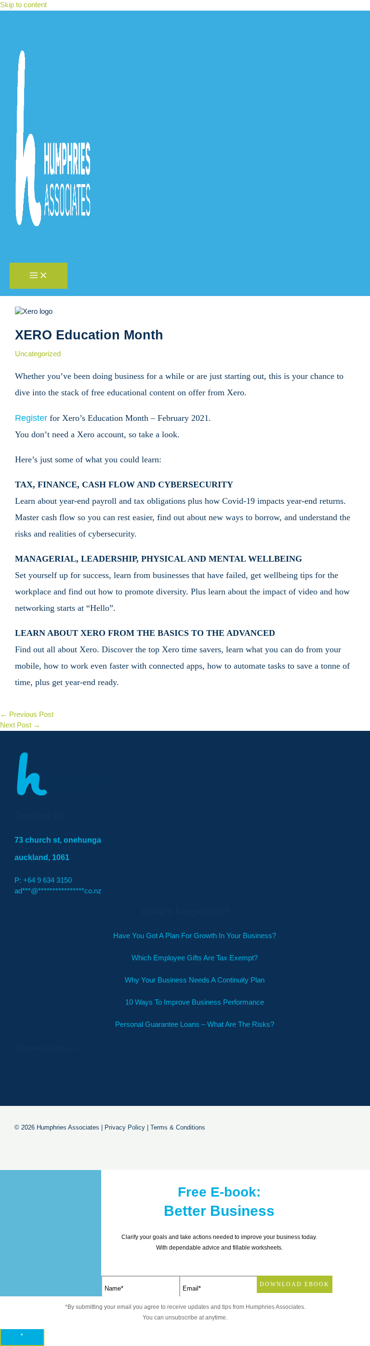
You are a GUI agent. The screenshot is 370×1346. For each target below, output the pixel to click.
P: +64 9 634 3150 (43, 880)
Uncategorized (38, 354)
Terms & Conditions (177, 1127)
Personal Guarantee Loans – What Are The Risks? (194, 1024)
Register (31, 418)
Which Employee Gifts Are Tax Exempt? (195, 958)
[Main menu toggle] (38, 276)
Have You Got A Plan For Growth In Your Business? (194, 936)
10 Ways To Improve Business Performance (194, 1002)
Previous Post (26, 714)
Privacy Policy (125, 1127)
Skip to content (23, 5)
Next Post (20, 725)
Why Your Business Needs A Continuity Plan (194, 980)
